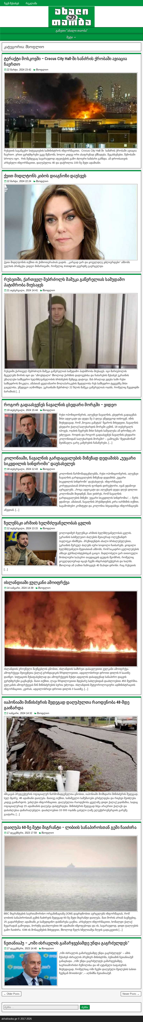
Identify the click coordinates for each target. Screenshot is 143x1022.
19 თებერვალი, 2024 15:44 (22, 410)
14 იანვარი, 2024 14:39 (20, 587)
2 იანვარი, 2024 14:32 (19, 713)
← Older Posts (12, 993)
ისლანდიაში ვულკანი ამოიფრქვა (38, 582)
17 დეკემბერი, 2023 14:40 (22, 948)
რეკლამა (31, 3)
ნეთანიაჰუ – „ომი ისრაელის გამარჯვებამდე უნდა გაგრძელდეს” (66, 943)
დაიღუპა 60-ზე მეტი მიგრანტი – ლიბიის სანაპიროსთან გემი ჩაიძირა (70, 827)
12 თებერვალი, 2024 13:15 (22, 528)
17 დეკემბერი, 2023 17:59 (22, 832)
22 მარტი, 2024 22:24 (19, 181)
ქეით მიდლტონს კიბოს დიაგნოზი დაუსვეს (45, 175)
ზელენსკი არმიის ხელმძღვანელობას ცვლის (47, 523)
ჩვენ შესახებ (11, 3)
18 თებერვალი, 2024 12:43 (22, 469)
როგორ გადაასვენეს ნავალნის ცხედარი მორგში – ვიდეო (60, 404)
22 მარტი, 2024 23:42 (19, 69)
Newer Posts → (131, 993)
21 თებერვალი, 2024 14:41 (22, 290)
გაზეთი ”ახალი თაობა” (72, 30)
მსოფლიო (42, 69)
